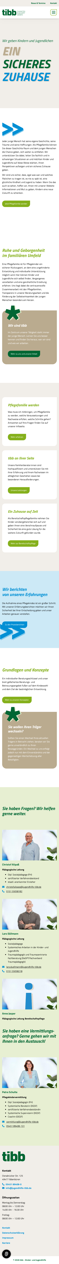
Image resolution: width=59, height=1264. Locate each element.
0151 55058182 (14, 891)
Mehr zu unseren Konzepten (17, 699)
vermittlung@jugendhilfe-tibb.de (22, 1121)
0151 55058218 (14, 971)
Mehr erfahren (17, 437)
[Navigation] (53, 12)
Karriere (6, 1243)
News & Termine (38, 3)
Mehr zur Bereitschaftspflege (23, 543)
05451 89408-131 (15, 1126)
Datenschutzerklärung (13, 1232)
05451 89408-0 (13, 1184)
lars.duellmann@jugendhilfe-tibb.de (23, 967)
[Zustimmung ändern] (6, 1254)
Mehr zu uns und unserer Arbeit (24, 353)
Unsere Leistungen (19, 490)
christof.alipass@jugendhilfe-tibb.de (23, 887)
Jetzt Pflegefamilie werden (16, 203)
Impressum (7, 1237)
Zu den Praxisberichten (14, 624)
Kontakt (53, 3)
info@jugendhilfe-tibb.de (18, 1188)
